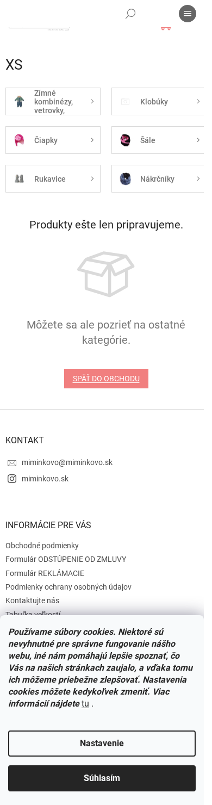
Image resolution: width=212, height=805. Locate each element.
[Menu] (187, 13)
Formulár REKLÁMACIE (44, 573)
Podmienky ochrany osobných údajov (68, 587)
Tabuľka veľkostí (32, 614)
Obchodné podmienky (42, 545)
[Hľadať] (130, 13)
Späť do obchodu (106, 378)
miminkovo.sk (45, 478)
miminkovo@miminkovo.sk (67, 462)
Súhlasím (102, 778)
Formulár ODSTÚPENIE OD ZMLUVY (65, 559)
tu (85, 703)
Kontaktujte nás (32, 600)
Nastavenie (102, 743)
